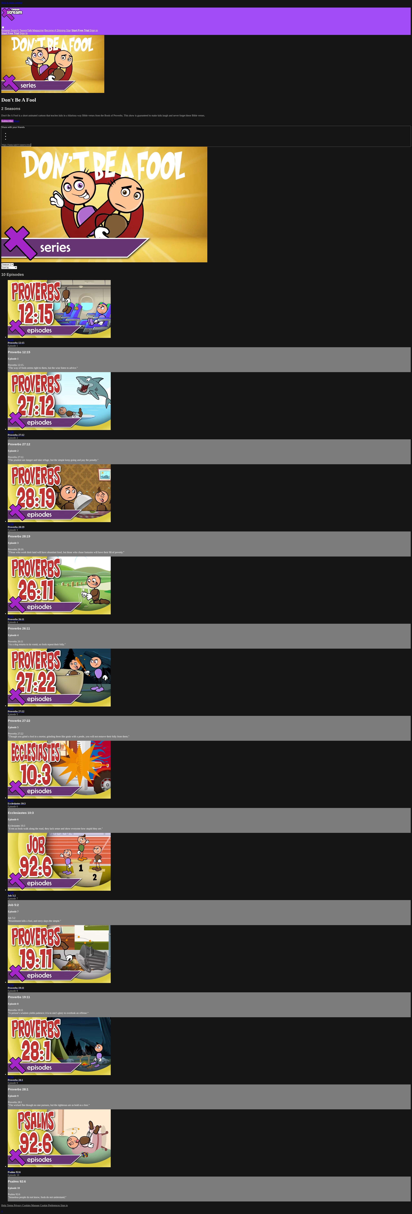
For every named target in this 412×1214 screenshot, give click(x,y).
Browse (6, 30)
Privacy (18, 1205)
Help (4, 1205)
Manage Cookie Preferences (46, 1205)
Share (16, 121)
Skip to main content (11, 2)
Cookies (26, 1205)
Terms (10, 1205)
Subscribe (7, 121)
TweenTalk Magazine (31, 30)
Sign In (24, 33)
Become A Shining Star (57, 30)
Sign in (94, 30)
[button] (3, 27)
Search (15, 30)
